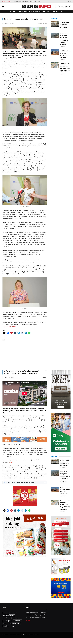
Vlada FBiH (6, 615)
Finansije (27, 11)
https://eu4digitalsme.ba (9, 326)
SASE (10, 623)
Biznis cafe (59, 11)
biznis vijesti (12, 613)
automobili (17, 621)
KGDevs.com (36, 634)
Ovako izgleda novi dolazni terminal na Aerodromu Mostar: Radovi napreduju (65, 54)
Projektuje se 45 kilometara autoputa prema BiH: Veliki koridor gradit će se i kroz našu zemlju (28, 1)
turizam (5, 624)
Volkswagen (5, 613)
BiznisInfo (6, 23)
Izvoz (13, 618)
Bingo (4, 626)
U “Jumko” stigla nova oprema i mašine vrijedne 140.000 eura (64, 25)
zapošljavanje (7, 618)
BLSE (17, 618)
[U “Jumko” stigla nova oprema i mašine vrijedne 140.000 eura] (55, 24)
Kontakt (28, 620)
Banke (48, 11)
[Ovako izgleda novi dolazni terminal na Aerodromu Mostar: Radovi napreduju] (55, 52)
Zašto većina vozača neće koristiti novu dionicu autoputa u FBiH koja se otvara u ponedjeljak (65, 39)
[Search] (68, 1)
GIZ (4, 339)
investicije (15, 624)
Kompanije (42, 11)
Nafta (8, 626)
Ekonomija (20, 11)
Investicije (34, 11)
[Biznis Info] (36, 6)
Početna (12, 11)
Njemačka (5, 621)
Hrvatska (12, 626)
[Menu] (3, 6)
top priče (12, 615)
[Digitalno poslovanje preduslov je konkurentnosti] (24, 38)
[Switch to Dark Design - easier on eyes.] (70, 1)
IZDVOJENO (44, 23)
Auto (53, 11)
